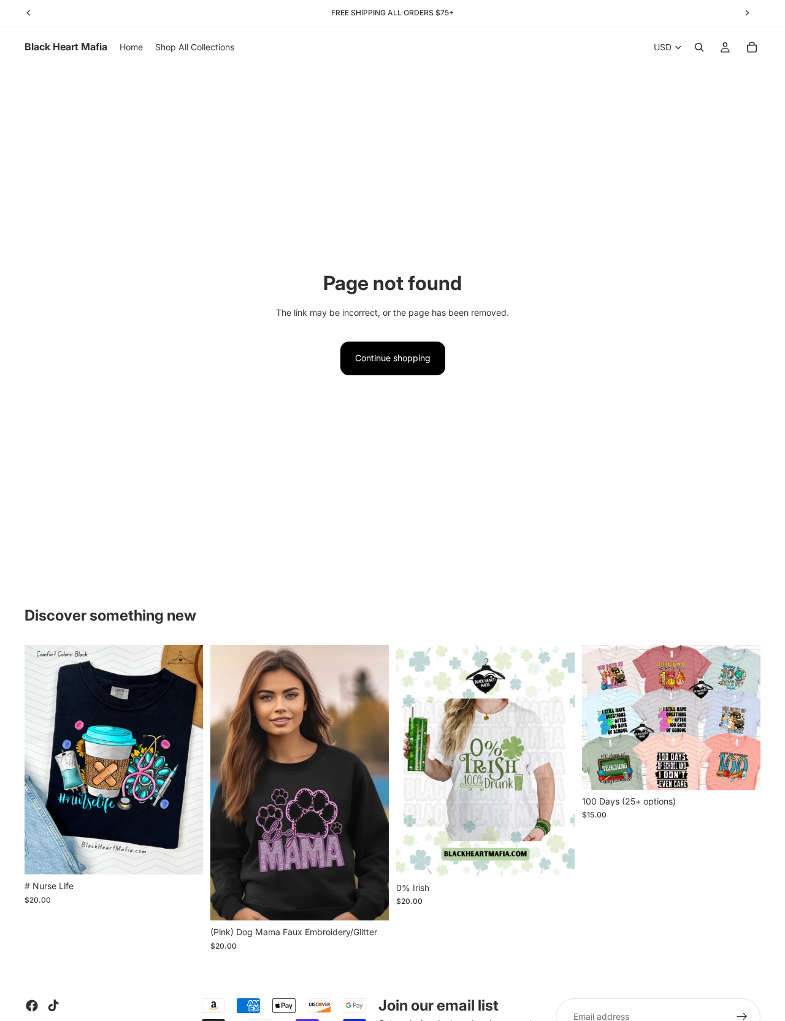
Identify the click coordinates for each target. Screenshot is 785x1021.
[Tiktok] (53, 1005)
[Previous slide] (43, 759)
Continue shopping (393, 358)
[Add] (184, 855)
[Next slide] (184, 759)
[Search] (699, 47)
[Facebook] (32, 1005)
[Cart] (751, 47)
